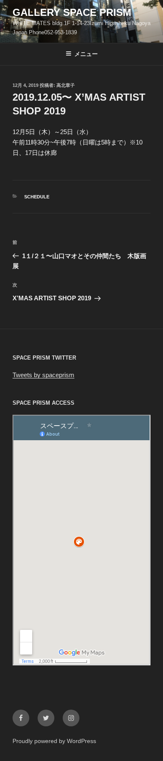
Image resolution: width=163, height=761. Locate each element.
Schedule (36, 196)
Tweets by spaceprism (43, 374)
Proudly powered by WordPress (54, 741)
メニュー (86, 54)
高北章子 (65, 85)
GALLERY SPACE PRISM (72, 12)
